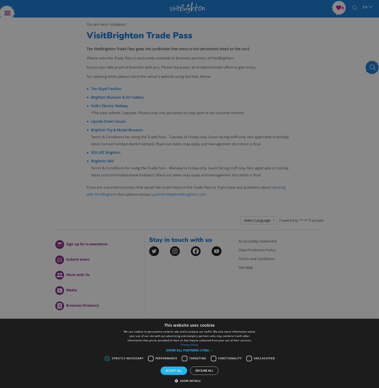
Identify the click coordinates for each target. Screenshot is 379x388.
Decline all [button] (204, 370)
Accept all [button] (174, 370)
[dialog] (189, 353)
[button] (189, 350)
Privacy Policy (189, 345)
